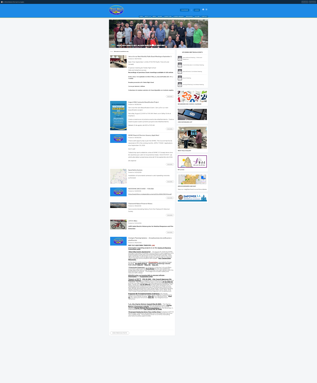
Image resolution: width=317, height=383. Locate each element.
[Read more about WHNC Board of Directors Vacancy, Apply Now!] (118, 142)
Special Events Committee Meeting (192, 71)
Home (141, 16)
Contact (204, 16)
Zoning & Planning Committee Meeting (193, 84)
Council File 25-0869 (154, 304)
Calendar (184, 10)
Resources (189, 16)
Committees (168, 16)
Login (197, 10)
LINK (153, 245)
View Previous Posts (119, 333)
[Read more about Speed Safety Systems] (118, 183)
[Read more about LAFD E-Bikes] (118, 229)
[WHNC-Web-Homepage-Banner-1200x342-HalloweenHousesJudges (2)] (153, 45)
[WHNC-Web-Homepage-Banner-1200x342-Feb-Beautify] (160, 45)
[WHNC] (162, 45)
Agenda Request (178, 16)
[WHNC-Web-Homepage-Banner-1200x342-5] (169, 45)
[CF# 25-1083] (152, 279)
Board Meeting (187, 78)
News (154, 16)
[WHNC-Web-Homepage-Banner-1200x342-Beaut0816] (155, 45)
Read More (170, 96)
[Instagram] (206, 9)
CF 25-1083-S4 (168, 282)
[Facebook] (203, 9)
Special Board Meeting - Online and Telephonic (192, 58)
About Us (148, 16)
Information (132, 276)
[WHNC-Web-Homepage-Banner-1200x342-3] (157, 45)
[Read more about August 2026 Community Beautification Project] (118, 130)
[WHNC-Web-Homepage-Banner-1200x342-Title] (150, 45)
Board (160, 16)
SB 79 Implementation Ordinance (147, 293)
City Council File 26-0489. (153, 309)
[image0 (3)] (148, 45)
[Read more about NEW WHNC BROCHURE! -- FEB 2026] (118, 196)
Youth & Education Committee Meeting (193, 65)
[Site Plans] (148, 263)
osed (134, 293)
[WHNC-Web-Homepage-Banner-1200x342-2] (164, 45)
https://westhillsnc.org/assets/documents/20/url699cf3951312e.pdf (150, 194)
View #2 (147, 265)
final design (150, 269)
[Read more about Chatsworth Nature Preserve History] (118, 207)
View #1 (140, 265)
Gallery (197, 16)
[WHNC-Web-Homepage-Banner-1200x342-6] (167, 45)
